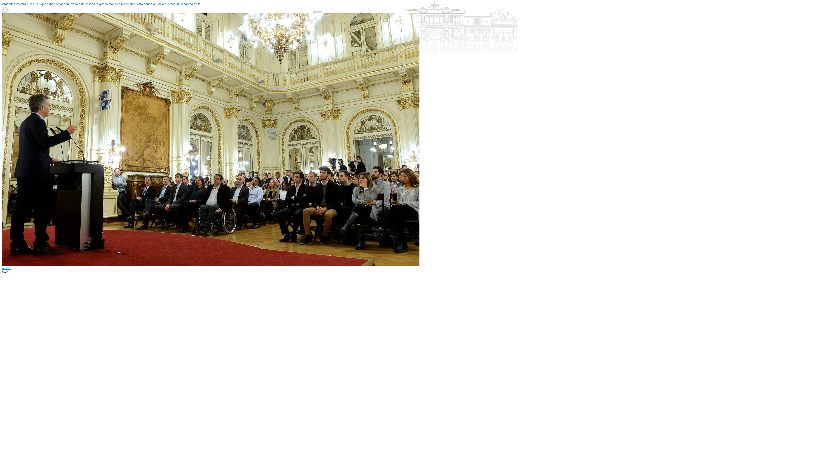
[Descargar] (5, 10)
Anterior (6, 268)
